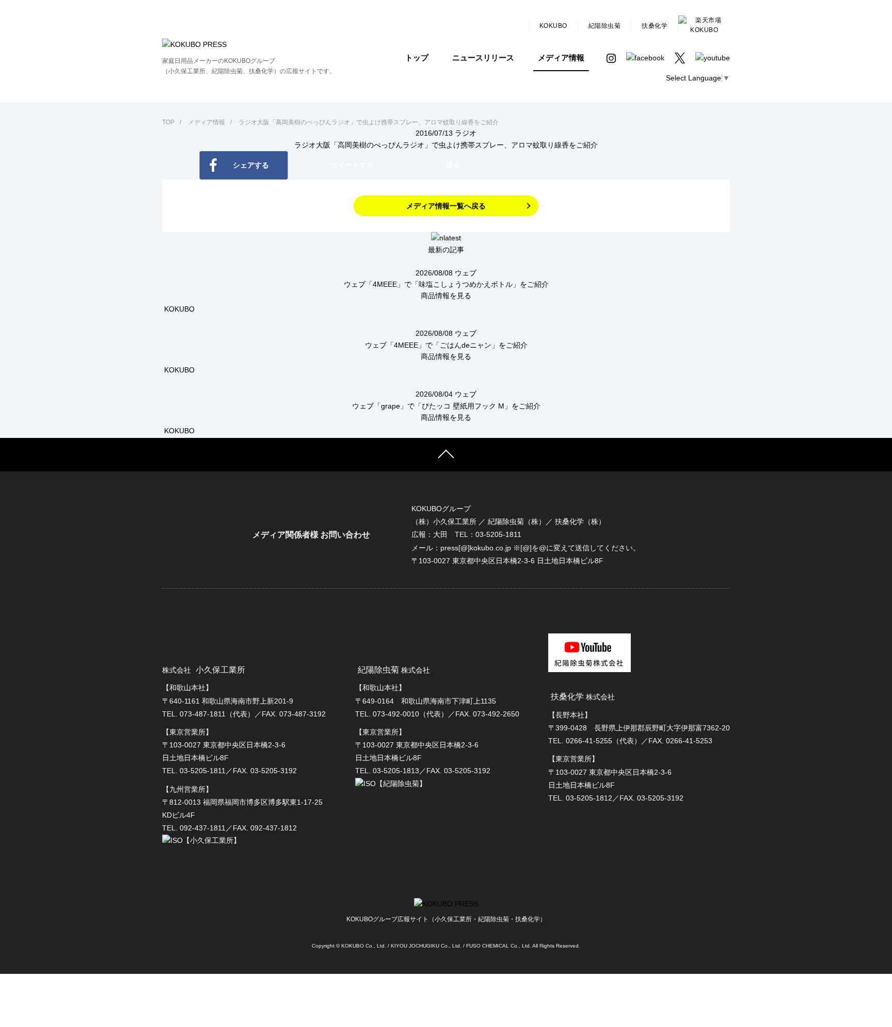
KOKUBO (553, 25)
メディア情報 (561, 57)
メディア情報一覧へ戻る (446, 206)
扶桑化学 (654, 25)
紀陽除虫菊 (604, 25)
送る (453, 165)
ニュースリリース (483, 57)
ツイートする (352, 165)
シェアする (251, 165)
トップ (416, 57)
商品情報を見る (446, 295)
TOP (168, 122)
